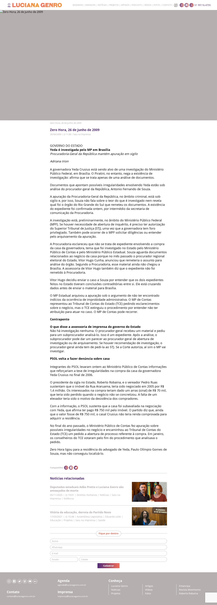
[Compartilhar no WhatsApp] (66, 468)
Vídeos (147, 5)
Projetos (114, 5)
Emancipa (90, 5)
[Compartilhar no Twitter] (76, 468)
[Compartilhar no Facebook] (71, 468)
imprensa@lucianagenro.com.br (73, 596)
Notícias (102, 5)
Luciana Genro (119, 586)
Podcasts (137, 5)
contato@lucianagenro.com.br (21, 596)
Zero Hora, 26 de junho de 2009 (75, 129)
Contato (167, 5)
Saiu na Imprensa (82, 134)
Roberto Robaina (188, 593)
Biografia (78, 5)
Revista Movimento (190, 589)
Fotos (157, 5)
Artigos (125, 5)
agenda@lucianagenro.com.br (72, 584)
